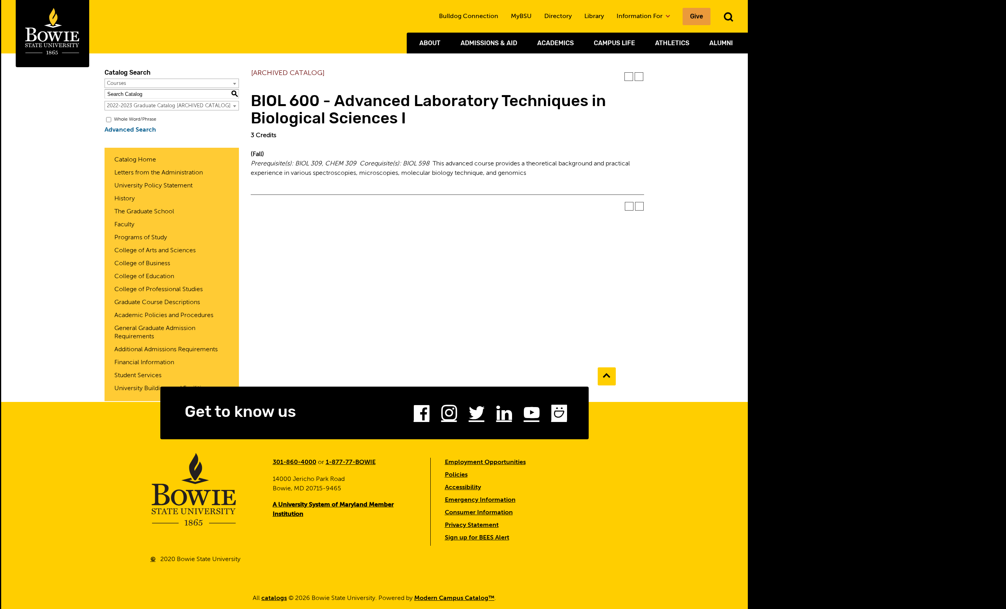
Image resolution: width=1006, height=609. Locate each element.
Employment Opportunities (485, 462)
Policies (456, 475)
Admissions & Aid (489, 43)
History (124, 199)
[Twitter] (477, 415)
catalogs (274, 598)
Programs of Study (140, 238)
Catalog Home (135, 160)
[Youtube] (532, 415)
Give (696, 16)
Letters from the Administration (158, 173)
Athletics (672, 43)
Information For (640, 16)
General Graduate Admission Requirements (154, 332)
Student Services (138, 375)
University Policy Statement (153, 186)
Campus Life (614, 43)
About (430, 43)
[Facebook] (422, 415)
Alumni (721, 43)
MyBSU (521, 16)
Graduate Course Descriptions (157, 302)
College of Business (142, 263)
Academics (555, 43)
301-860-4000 (294, 462)
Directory (558, 16)
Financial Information (144, 363)
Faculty (124, 225)
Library (594, 16)
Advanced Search (130, 130)
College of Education (144, 276)
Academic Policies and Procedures (163, 315)
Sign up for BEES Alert (477, 538)
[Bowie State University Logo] (52, 33)
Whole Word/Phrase (135, 119)
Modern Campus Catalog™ (454, 598)
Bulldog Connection (468, 16)
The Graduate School (144, 212)
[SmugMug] (559, 415)
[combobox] (172, 83)
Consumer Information (479, 513)
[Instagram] (449, 415)
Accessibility (463, 487)
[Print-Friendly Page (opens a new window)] (628, 76)
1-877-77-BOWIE (351, 462)
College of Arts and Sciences (155, 251)
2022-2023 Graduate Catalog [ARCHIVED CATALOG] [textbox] (169, 105)
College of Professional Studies (158, 289)
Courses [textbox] (116, 83)
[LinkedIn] (504, 415)
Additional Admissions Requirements (166, 350)
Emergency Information (480, 500)
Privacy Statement (472, 525)
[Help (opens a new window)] (639, 76)
